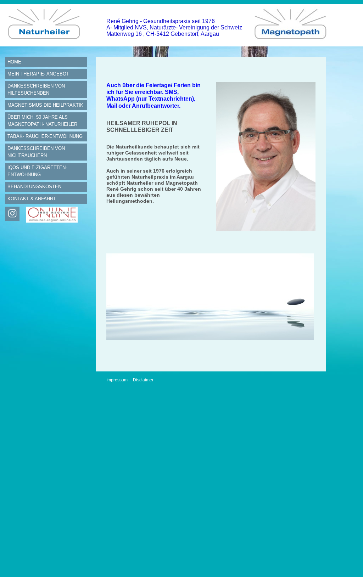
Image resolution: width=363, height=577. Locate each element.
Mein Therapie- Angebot (38, 74)
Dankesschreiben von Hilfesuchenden (36, 89)
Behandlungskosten (34, 186)
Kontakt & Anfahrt (31, 198)
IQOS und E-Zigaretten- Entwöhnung (37, 171)
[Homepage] (46, 44)
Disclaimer (143, 379)
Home (14, 62)
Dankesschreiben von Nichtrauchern (36, 152)
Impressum (117, 379)
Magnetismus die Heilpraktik (45, 105)
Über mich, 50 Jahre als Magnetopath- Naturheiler (42, 120)
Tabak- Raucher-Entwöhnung (45, 136)
